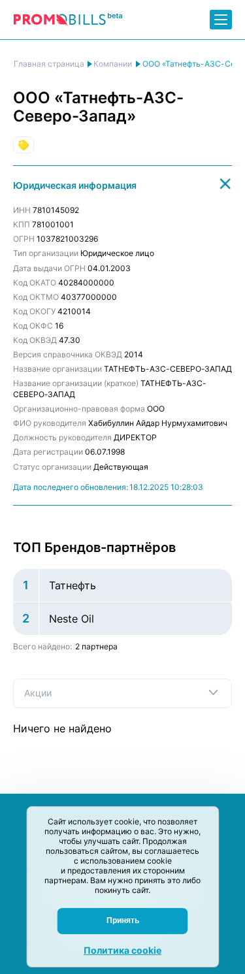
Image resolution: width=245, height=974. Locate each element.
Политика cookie (122, 950)
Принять (122, 920)
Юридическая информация (75, 185)
